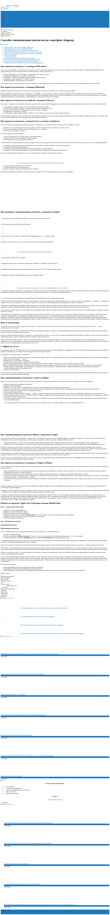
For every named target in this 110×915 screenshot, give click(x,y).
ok (1, 8)
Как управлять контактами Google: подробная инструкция (37, 616)
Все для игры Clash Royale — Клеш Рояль (13, 694)
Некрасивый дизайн (12, 793)
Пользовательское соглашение (39, 910)
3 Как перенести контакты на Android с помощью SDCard (21, 50)
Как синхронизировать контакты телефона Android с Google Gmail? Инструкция (44, 608)
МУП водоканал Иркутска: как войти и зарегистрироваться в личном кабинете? (27, 843)
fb (3, 8)
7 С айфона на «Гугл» (10, 56)
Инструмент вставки (10, 25)
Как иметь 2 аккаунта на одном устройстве (16, 863)
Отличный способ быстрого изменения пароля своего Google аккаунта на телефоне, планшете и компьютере (52, 633)
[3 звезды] (3, 585)
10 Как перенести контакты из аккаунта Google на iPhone (21, 61)
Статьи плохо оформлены (13, 788)
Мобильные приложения (11, 13)
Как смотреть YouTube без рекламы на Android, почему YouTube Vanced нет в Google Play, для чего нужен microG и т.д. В (40, 904)
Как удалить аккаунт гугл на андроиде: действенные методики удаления (41, 625)
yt (2, 8)
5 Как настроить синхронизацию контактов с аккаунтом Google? (23, 53)
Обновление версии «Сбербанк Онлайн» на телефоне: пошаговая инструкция (24, 715)
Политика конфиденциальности (20, 910)
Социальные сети (9, 19)
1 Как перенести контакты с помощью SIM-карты (18, 47)
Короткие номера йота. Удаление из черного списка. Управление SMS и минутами (28, 823)
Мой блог (7, 23)
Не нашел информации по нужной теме (18, 790)
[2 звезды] (2, 585)
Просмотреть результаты (55, 799)
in (6, 8)
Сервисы (6, 18)
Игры (5, 11)
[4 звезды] (4, 585)
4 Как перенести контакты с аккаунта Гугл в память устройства (22, 52)
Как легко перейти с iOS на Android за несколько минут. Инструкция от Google (40, 163)
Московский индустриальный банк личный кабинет (16, 735)
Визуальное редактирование (12, 27)
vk (7, 8)
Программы (7, 14)
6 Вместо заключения (10, 55)
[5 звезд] (5, 585)
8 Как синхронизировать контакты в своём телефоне (19, 58)
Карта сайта (51, 910)
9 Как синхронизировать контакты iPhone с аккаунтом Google (22, 59)
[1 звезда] (1, 585)
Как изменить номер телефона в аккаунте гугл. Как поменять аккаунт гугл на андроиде (42, 288)
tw (5, 8)
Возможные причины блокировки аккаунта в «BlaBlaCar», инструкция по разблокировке (27, 755)
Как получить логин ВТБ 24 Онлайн (11, 776)
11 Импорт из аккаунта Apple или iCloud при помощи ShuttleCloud (23, 62)
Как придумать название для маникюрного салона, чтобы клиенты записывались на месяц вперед (29, 653)
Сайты (6, 16)
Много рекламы (11, 791)
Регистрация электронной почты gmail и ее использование (34, 252)
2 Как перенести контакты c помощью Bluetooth (18, 49)
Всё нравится (10, 786)
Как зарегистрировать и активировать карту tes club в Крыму (22, 884)
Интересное (7, 21)
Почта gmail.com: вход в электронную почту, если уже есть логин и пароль (23, 674)
